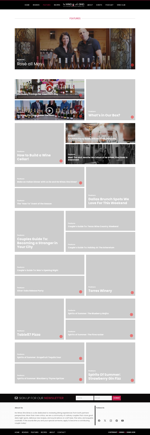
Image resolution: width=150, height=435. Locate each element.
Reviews (25, 432)
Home (17, 432)
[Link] (73, 5)
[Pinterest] (117, 421)
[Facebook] (99, 421)
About (52, 432)
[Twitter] (105, 421)
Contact (61, 432)
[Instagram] (111, 421)
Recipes (44, 432)
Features (34, 432)
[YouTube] (123, 421)
